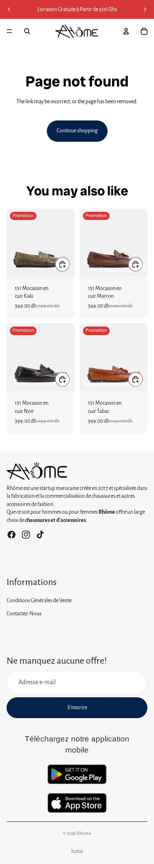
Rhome (84, 833)
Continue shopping (77, 131)
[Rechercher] (27, 31)
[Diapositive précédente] (9, 9)
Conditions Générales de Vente (39, 601)
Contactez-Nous (24, 614)
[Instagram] (26, 535)
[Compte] (126, 31)
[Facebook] (11, 535)
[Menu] (9, 31)
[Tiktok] (40, 535)
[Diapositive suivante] (145, 9)
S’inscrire (77, 707)
